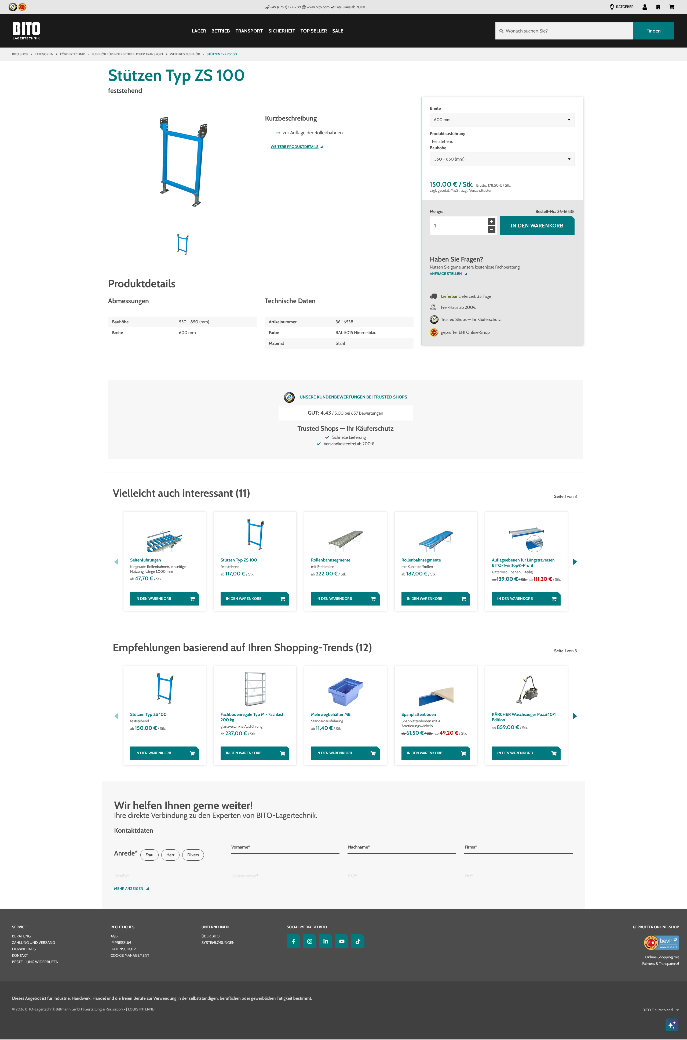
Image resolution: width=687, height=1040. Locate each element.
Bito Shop (20, 54)
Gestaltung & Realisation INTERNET (120, 1009)
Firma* (471, 847)
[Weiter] (575, 561)
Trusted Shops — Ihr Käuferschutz (471, 319)
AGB (114, 936)
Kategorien (44, 54)
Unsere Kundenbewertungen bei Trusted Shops (353, 396)
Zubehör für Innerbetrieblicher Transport (127, 54)
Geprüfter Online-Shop (656, 927)
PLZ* (352, 876)
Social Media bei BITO (307, 927)
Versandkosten (480, 190)
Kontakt (20, 955)
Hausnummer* (244, 876)
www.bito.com (318, 7)
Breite (435, 108)
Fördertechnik (72, 54)
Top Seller (314, 31)
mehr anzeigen (128, 888)
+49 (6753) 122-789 (285, 7)
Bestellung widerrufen (35, 961)
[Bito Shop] (26, 30)
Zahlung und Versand (33, 942)
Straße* (122, 876)
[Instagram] (308, 941)
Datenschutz (123, 949)
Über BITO (211, 936)
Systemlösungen (218, 942)
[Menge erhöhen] (491, 221)
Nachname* (359, 847)
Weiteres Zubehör (185, 54)
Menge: (436, 211)
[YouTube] (340, 941)
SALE (337, 31)
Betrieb (220, 31)
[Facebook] (292, 941)
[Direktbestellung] (658, 6)
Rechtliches (122, 927)
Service (19, 927)
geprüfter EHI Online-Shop (465, 332)
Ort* (469, 876)
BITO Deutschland (658, 1010)
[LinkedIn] (324, 941)
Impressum (121, 942)
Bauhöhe (438, 147)
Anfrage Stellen (446, 273)
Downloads (24, 949)
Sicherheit (281, 31)
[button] (671, 6)
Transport (249, 31)
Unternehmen (215, 927)
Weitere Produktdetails (295, 146)
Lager (199, 31)
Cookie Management (130, 955)
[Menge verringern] (491, 229)
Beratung (21, 936)
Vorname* (240, 847)
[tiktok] (356, 941)
